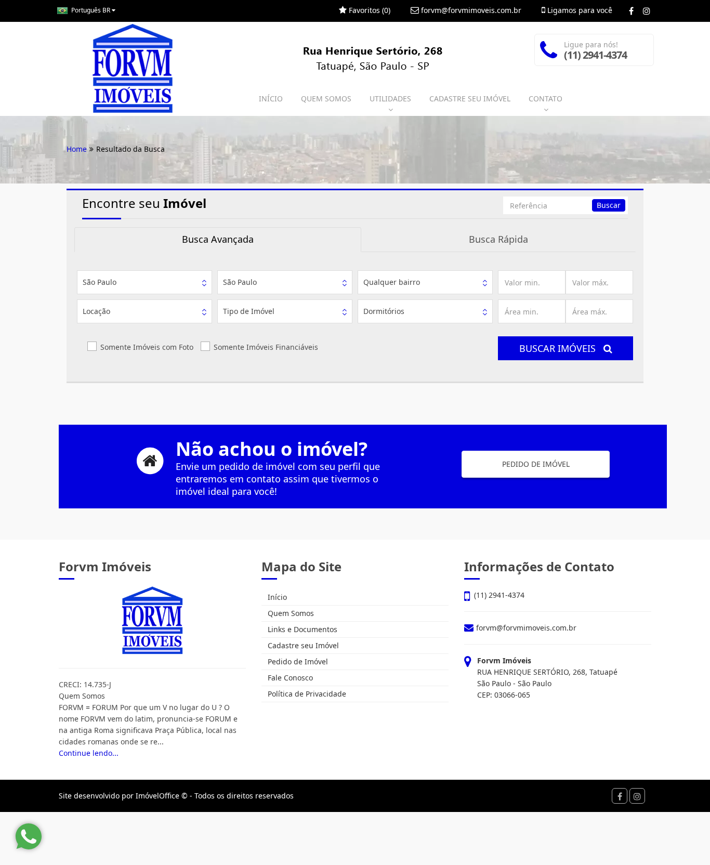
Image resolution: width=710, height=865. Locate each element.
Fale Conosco (289, 678)
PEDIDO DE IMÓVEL (536, 464)
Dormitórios (383, 311)
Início (276, 597)
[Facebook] (631, 11)
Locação (96, 311)
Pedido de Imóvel (297, 661)
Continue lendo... (89, 753)
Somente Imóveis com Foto (146, 347)
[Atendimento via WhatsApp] (29, 836)
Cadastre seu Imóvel (302, 645)
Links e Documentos (301, 629)
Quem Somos (290, 613)
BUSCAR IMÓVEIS (561, 348)
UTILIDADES (390, 98)
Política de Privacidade (306, 694)
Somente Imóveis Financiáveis (266, 347)
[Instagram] (646, 11)
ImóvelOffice (157, 796)
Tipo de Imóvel (248, 311)
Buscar (609, 205)
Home (77, 149)
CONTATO (545, 98)
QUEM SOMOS (326, 98)
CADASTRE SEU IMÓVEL (469, 98)
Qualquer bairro (391, 282)
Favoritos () (368, 10)
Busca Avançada (218, 239)
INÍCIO (271, 98)
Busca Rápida (498, 239)
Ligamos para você (578, 10)
